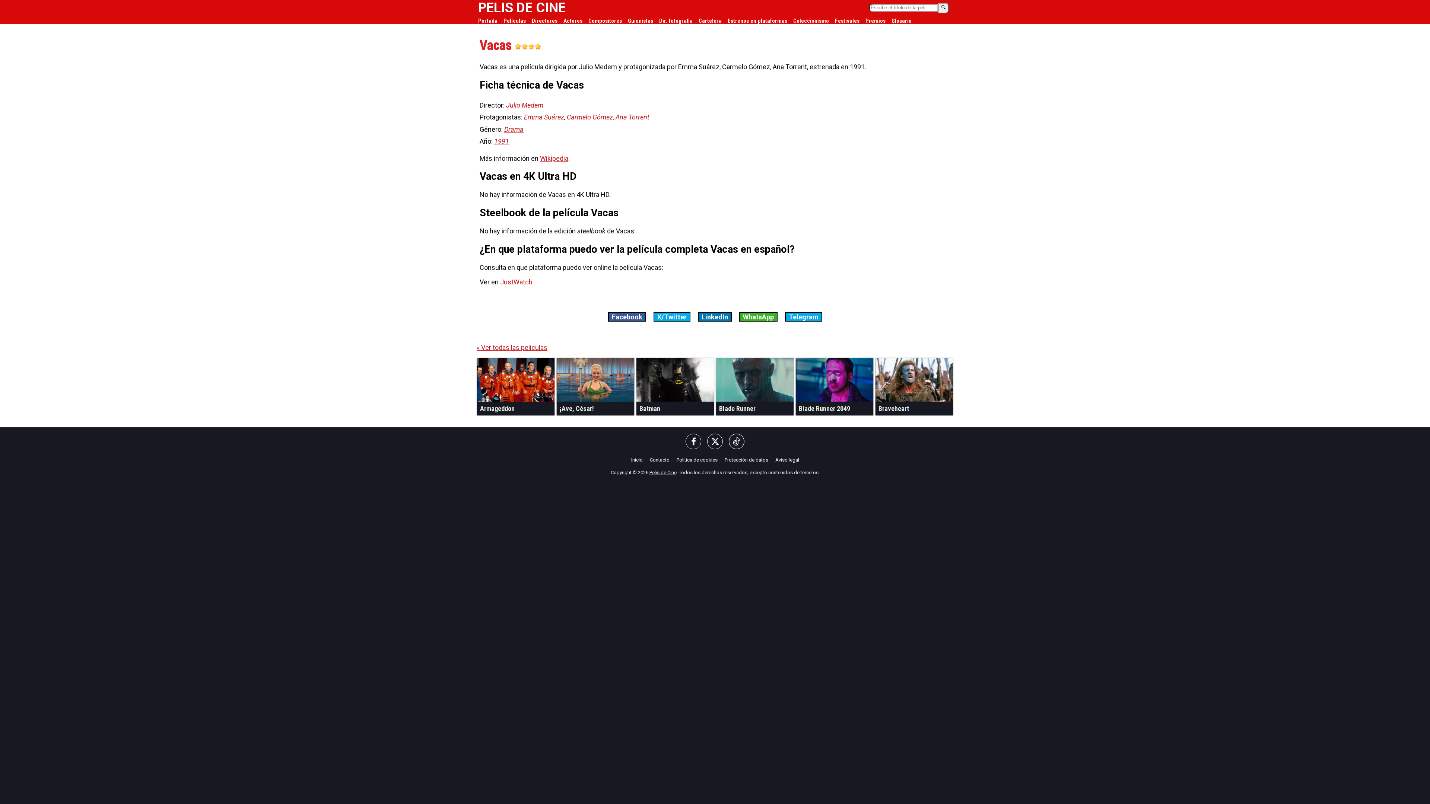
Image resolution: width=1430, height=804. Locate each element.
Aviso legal (787, 460)
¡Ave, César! (577, 408)
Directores (544, 20)
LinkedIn (715, 317)
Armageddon (497, 408)
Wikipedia (554, 158)
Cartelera (710, 20)
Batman (649, 408)
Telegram (804, 317)
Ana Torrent (632, 117)
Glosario (902, 20)
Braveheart (893, 408)
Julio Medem (524, 105)
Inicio (637, 460)
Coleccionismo (811, 20)
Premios (875, 20)
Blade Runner (737, 408)
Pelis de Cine (663, 472)
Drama (514, 129)
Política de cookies (697, 460)
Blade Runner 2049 (824, 408)
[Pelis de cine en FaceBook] (693, 442)
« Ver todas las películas (512, 347)
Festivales (847, 20)
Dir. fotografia (676, 20)
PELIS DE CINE (522, 8)
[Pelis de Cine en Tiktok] (736, 442)
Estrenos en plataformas (757, 20)
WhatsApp (758, 317)
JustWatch (516, 282)
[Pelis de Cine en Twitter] (715, 442)
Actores (572, 20)
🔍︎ (943, 7)
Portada (488, 20)
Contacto (660, 460)
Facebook (627, 317)
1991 (501, 141)
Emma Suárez (544, 117)
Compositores (605, 20)
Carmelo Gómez (590, 117)
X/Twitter (672, 317)
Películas (514, 20)
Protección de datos (746, 460)
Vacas (497, 45)
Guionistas (640, 20)
